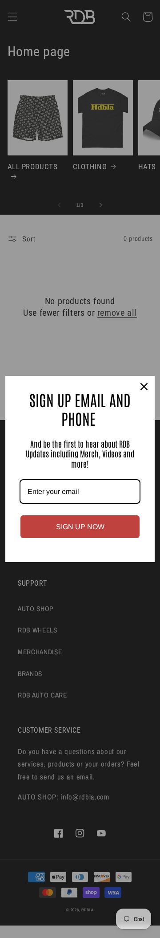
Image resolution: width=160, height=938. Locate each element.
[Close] (144, 386)
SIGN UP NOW (80, 526)
